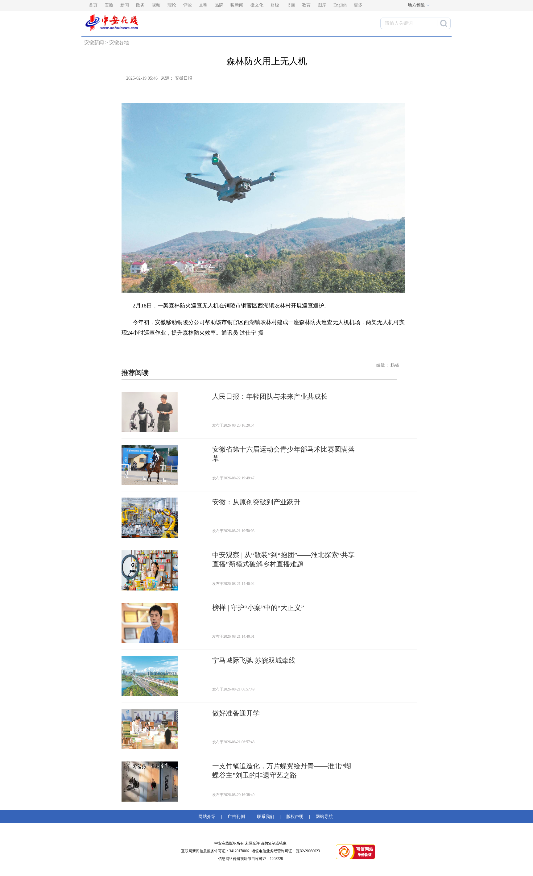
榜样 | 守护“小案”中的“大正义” (258, 607)
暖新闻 (236, 5)
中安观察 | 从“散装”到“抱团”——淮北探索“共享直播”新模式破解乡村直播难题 (283, 559)
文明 (203, 5)
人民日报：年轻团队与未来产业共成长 (270, 396)
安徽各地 (119, 42)
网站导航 (323, 816)
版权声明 (295, 816)
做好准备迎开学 (236, 713)
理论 (171, 5)
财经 (275, 5)
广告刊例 (236, 816)
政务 (140, 5)
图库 (322, 5)
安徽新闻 (94, 42)
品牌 (219, 5)
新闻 (124, 5)
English (340, 5)
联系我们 (265, 816)
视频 (156, 5)
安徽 (109, 5)
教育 (306, 5)
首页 (93, 5)
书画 (290, 5)
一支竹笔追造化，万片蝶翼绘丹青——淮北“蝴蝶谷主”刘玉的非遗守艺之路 (281, 770)
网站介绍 (208, 816)
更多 (358, 5)
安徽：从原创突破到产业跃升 (256, 502)
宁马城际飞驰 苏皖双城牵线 (253, 660)
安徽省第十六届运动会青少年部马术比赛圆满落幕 (283, 453)
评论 (187, 5)
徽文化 (256, 5)
